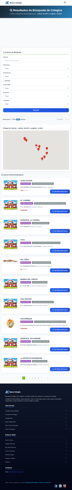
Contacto (7, 462)
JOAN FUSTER (26, 181)
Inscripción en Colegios (11, 414)
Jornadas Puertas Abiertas (12, 411)
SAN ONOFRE (26, 299)
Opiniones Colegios (10, 458)
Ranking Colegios (9, 454)
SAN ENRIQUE (26, 319)
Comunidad (6, 84)
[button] (39, 146)
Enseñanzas (7, 72)
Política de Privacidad (32, 482)
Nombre (5, 57)
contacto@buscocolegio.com (16, 472)
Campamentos (9, 418)
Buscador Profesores (10, 447)
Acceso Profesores (10, 451)
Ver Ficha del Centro (61, 191)
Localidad (6, 100)
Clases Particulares (10, 429)
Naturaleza (6, 65)
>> (48, 378)
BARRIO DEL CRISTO (29, 279)
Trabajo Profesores (10, 443)
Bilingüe (7, 80)
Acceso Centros (9, 440)
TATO (22, 240)
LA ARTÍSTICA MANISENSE (31, 358)
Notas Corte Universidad (11, 425)
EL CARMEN (25, 200)
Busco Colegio (16, 3)
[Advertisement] (36, 33)
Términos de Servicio (45, 482)
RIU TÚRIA (24, 260)
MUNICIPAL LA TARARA (30, 220)
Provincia (6, 92)
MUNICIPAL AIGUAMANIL (30, 338)
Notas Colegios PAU (10, 422)
